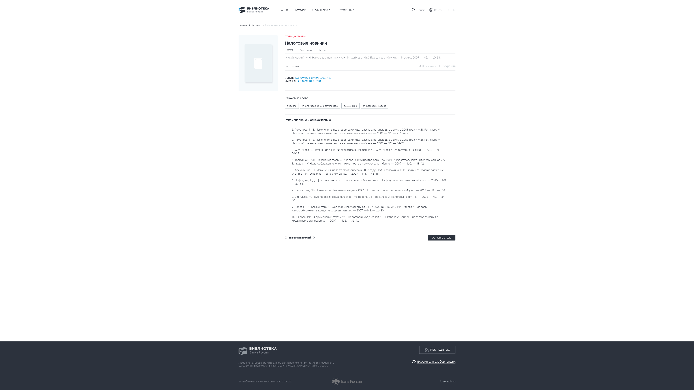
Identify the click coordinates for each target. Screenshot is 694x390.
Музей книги (347, 9)
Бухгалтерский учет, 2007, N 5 (313, 77)
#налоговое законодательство (320, 105)
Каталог (300, 9)
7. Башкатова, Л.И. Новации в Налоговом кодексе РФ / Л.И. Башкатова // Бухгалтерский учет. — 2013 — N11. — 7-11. (370, 190)
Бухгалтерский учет (309, 80)
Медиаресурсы (322, 9)
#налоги (292, 105)
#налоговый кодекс (374, 105)
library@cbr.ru (447, 381)
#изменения (350, 105)
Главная (243, 25)
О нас (284, 9)
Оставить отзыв (441, 237)
